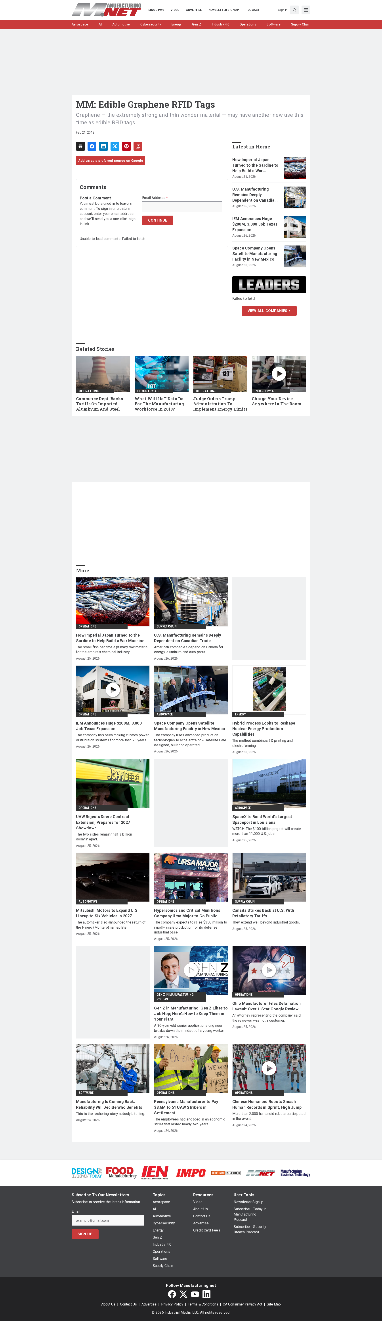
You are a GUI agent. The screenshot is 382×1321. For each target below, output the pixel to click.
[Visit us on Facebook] (172, 1294)
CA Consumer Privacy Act (242, 1304)
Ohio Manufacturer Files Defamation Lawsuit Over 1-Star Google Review (266, 1006)
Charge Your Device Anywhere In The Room (276, 401)
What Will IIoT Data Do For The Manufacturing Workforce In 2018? (159, 404)
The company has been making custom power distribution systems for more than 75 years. (112, 737)
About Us (108, 1304)
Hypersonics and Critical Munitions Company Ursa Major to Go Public (187, 913)
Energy (240, 714)
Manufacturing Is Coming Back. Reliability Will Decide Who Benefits (109, 1104)
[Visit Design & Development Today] (87, 1172)
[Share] (92, 146)
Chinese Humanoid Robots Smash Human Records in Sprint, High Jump (267, 1104)
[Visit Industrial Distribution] (226, 1173)
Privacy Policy (172, 1304)
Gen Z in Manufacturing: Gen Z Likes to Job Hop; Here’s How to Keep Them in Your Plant (191, 1013)
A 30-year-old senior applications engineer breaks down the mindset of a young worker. (189, 1028)
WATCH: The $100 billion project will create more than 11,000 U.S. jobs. (266, 831)
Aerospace (165, 714)
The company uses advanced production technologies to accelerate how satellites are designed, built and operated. (190, 740)
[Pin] (126, 146)
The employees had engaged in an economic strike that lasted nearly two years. (189, 1121)
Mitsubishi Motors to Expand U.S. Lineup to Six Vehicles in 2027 (107, 913)
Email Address (155, 198)
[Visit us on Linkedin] (206, 1294)
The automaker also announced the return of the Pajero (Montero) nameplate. (111, 924)
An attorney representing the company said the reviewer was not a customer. (266, 1017)
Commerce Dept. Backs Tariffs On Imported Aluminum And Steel (99, 404)
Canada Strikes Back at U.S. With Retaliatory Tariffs (263, 913)
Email (76, 1211)
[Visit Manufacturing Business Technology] (295, 1172)
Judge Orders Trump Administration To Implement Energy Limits (220, 404)
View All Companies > (269, 311)
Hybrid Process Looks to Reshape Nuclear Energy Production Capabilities (263, 728)
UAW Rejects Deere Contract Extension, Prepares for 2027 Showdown (103, 822)
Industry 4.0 (148, 391)
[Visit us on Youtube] (195, 1294)
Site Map (274, 1304)
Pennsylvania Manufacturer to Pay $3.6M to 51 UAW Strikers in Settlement (186, 1107)
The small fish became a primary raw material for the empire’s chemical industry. (112, 649)
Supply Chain (166, 626)
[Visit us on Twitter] (183, 1294)
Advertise (149, 1304)
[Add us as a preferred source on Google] (138, 146)
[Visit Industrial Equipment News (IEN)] (154, 1172)
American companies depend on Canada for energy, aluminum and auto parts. (188, 649)
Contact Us (128, 1304)
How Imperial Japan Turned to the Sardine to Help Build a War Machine (255, 165)
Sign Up (85, 1234)
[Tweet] (115, 146)
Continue (157, 220)
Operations (89, 391)
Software (86, 1093)
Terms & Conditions (203, 1304)
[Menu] (306, 10)
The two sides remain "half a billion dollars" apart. (104, 836)
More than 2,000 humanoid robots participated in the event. (269, 1116)
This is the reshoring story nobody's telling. (110, 1114)
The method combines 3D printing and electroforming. (262, 743)
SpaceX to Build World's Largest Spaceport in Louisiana (262, 819)
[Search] (294, 10)
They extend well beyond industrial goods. (266, 922)
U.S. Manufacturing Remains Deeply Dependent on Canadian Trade (254, 195)
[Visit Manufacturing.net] (260, 1173)
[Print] (80, 146)
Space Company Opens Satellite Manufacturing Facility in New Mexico (254, 253)
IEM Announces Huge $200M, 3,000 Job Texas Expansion (255, 224)
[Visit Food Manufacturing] (121, 1172)
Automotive (88, 901)
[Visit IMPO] (191, 1172)
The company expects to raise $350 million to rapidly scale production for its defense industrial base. (190, 927)
